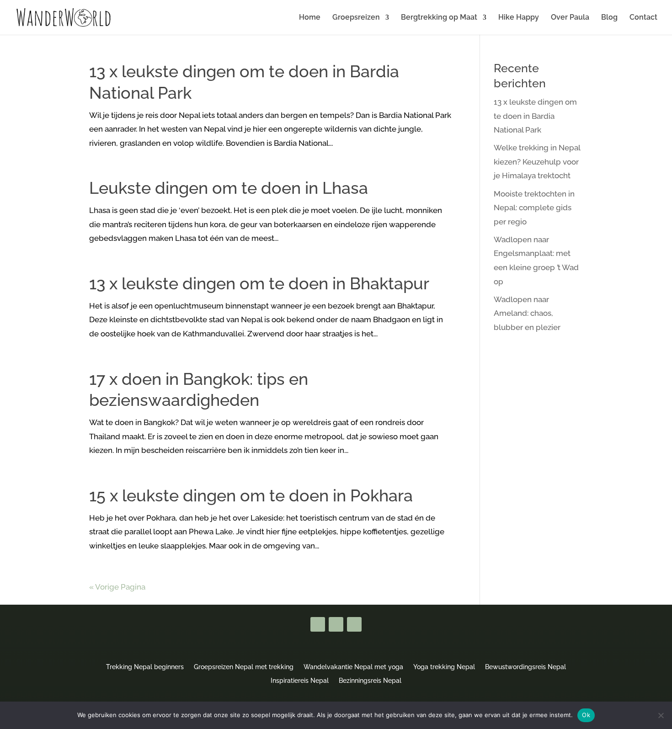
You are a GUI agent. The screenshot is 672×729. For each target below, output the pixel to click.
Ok (586, 714)
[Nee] (660, 715)
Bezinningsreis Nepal (370, 680)
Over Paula (570, 17)
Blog (609, 17)
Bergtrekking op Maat (439, 17)
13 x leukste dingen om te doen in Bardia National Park (535, 115)
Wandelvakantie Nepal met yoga (353, 666)
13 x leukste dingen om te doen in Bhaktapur (259, 283)
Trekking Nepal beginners (145, 666)
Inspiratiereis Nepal (300, 680)
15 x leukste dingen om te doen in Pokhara (251, 495)
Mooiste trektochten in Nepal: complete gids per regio (534, 207)
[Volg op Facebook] (317, 624)
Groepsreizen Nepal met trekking (243, 666)
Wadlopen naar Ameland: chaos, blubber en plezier (527, 313)
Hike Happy (518, 17)
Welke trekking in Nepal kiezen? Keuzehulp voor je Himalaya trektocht (537, 161)
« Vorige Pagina (117, 586)
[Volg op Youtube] (336, 624)
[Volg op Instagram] (354, 624)
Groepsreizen (356, 17)
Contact (643, 17)
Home (309, 17)
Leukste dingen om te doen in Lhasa (228, 187)
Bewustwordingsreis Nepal (525, 666)
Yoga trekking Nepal (444, 666)
